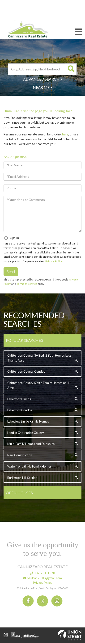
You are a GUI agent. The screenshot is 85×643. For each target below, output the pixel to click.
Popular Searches (24, 340)
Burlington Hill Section (22, 478)
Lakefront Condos (19, 410)
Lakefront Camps (19, 399)
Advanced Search (41, 79)
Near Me (41, 87)
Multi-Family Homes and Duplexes (31, 444)
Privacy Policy (53, 261)
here (65, 134)
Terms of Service (27, 283)
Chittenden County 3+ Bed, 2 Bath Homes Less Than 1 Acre (39, 358)
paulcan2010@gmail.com (44, 578)
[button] (71, 69)
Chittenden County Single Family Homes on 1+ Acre (39, 385)
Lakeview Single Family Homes (28, 421)
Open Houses (19, 492)
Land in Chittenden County (25, 433)
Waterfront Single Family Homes (29, 466)
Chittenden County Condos (26, 371)
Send (11, 271)
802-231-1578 (44, 573)
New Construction (19, 455)
